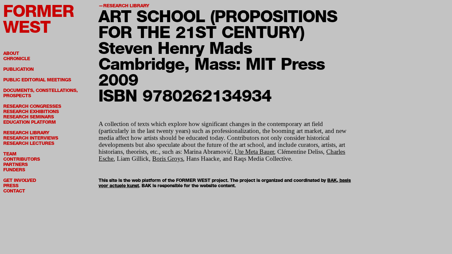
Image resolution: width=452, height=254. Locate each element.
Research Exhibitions (31, 111)
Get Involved (19, 180)
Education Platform (29, 122)
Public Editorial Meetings (37, 80)
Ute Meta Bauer (254, 151)
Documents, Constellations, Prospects (40, 93)
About (11, 53)
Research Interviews (30, 138)
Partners (15, 164)
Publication (18, 69)
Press (11, 186)
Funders (14, 170)
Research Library (26, 133)
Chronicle (16, 59)
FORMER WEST (38, 19)
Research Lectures (28, 143)
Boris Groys (167, 158)
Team (10, 154)
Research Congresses (32, 106)
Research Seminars (28, 117)
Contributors (21, 159)
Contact (14, 191)
